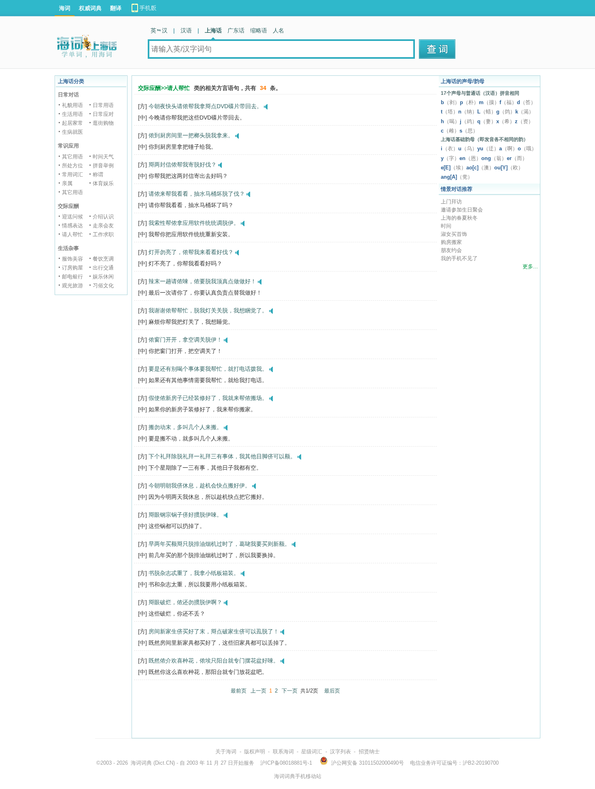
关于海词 (225, 751)
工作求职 (103, 234)
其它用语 (72, 157)
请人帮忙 (72, 234)
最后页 (332, 691)
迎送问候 (72, 217)
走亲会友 (103, 225)
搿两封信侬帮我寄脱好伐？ (183, 164)
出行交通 (103, 268)
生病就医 (72, 132)
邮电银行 (72, 277)
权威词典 (90, 8)
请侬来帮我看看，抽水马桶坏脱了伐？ (197, 193)
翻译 (115, 8)
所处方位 (72, 166)
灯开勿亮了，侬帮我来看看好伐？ (191, 252)
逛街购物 (103, 123)
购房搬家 (451, 242)
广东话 (235, 30)
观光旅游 (72, 285)
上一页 (258, 691)
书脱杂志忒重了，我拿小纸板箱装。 (194, 573)
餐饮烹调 (103, 259)
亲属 (67, 183)
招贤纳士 (369, 751)
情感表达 (72, 225)
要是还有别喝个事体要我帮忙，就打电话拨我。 (208, 369)
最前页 (238, 691)
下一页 (290, 691)
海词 (64, 8)
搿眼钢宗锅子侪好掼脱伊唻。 (185, 514)
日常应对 (103, 114)
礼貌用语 (72, 105)
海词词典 (141, 763)
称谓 (98, 174)
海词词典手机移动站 (297, 776)
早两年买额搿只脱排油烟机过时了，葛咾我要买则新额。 (219, 544)
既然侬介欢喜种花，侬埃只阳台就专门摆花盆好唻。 (214, 660)
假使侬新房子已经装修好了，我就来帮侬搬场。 (208, 398)
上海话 (213, 30)
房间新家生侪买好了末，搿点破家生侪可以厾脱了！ (214, 631)
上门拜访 (451, 202)
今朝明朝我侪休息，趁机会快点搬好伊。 (200, 485)
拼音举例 (103, 166)
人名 (278, 30)
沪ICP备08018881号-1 (286, 763)
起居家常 (72, 123)
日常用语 (103, 105)
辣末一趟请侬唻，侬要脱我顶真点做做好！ (202, 281)
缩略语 (258, 30)
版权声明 (254, 751)
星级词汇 (311, 751)
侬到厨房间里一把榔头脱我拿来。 (191, 135)
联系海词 (283, 751)
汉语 (186, 30)
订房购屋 (72, 268)
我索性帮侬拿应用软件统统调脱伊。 (194, 223)
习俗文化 (103, 285)
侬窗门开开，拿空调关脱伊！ (185, 339)
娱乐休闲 (103, 277)
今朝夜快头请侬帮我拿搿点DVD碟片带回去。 (205, 106)
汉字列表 (340, 751)
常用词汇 (72, 174)
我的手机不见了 (459, 258)
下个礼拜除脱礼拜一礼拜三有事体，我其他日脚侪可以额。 (222, 456)
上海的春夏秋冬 (459, 218)
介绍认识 (103, 217)
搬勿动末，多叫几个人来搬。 (185, 427)
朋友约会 (451, 250)
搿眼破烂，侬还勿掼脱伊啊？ (185, 602)
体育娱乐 (103, 183)
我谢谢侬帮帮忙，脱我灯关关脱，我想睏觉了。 (208, 310)
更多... (530, 266)
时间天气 (103, 157)
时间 (446, 226)
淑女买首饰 (454, 234)
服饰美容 (72, 259)
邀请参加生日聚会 (462, 210)
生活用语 (72, 114)
